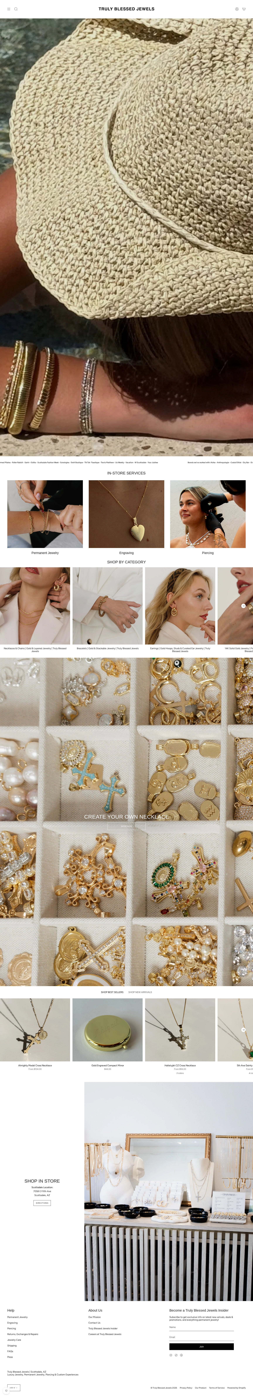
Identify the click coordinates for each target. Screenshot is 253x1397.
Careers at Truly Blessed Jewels (104, 1334)
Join (201, 1346)
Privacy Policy (186, 1388)
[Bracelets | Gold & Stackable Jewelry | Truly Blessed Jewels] (107, 605)
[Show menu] (9, 9)
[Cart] (244, 9)
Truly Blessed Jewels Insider (102, 1328)
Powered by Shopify (236, 1388)
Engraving (12, 1322)
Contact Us (94, 1322)
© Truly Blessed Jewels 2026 (164, 1388)
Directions (42, 1203)
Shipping (12, 1345)
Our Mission (94, 1317)
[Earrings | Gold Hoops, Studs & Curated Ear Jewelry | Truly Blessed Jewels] (180, 605)
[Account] (237, 9)
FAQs (10, 1351)
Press (10, 1357)
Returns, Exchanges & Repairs (22, 1334)
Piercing (11, 1328)
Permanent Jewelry (17, 1317)
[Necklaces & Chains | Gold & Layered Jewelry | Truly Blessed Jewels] (35, 605)
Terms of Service (217, 1388)
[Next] (243, 606)
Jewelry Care (14, 1339)
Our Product (200, 1388)
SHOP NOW (126, 826)
